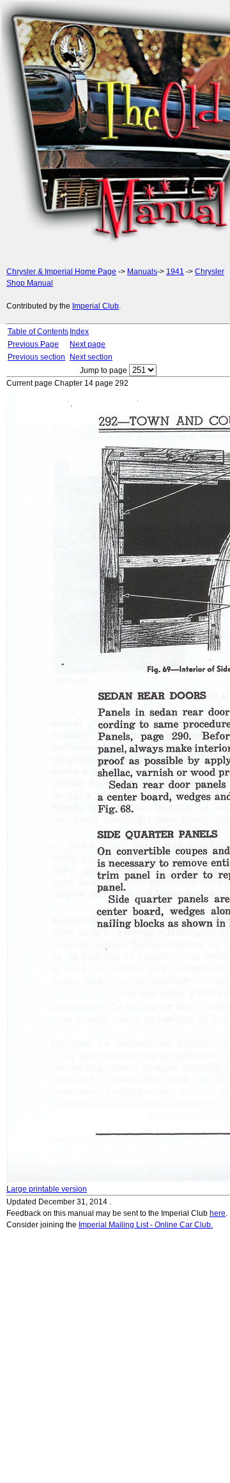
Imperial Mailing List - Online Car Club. (146, 1224)
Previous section (36, 357)
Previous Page (33, 344)
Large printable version (46, 1189)
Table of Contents (38, 331)
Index (79, 331)
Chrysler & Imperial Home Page (61, 271)
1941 (175, 271)
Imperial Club (95, 306)
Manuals (142, 271)
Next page (87, 344)
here (218, 1213)
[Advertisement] (115, 127)
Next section (91, 357)
